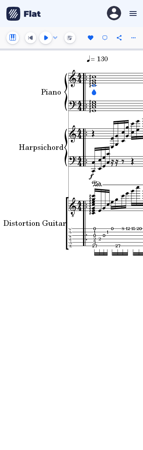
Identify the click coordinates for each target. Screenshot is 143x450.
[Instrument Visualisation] (69, 37)
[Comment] (105, 38)
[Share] (119, 38)
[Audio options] (55, 37)
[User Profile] (114, 13)
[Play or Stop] (45, 37)
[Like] (90, 38)
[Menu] (132, 13)
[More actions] (133, 38)
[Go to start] (30, 37)
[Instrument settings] (12, 37)
